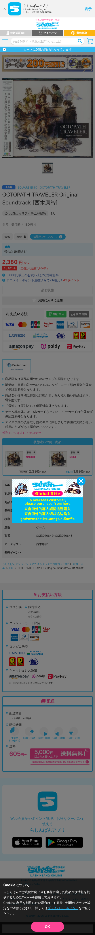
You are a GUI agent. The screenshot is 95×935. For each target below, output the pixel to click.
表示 (88, 9)
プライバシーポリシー (63, 908)
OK (47, 927)
